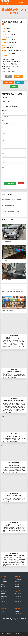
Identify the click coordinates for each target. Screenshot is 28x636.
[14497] (3, 24)
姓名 (3, 127)
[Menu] (26, 2)
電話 (3, 140)
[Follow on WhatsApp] (15, 626)
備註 (3, 167)
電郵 (3, 133)
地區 (3, 153)
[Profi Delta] (8, 2)
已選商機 (20, 2)
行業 (3, 159)
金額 (3, 146)
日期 (3, 113)
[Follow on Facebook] (12, 626)
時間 (3, 120)
